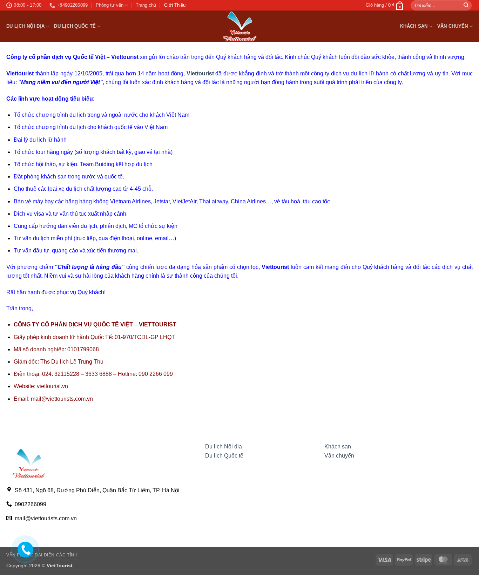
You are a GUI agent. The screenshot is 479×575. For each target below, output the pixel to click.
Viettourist (200, 73)
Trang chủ (146, 5)
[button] (385, 5)
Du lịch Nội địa (25, 26)
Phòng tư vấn (109, 5)
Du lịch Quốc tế (75, 26)
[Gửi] (466, 5)
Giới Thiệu (174, 5)
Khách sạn (413, 26)
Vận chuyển (452, 26)
